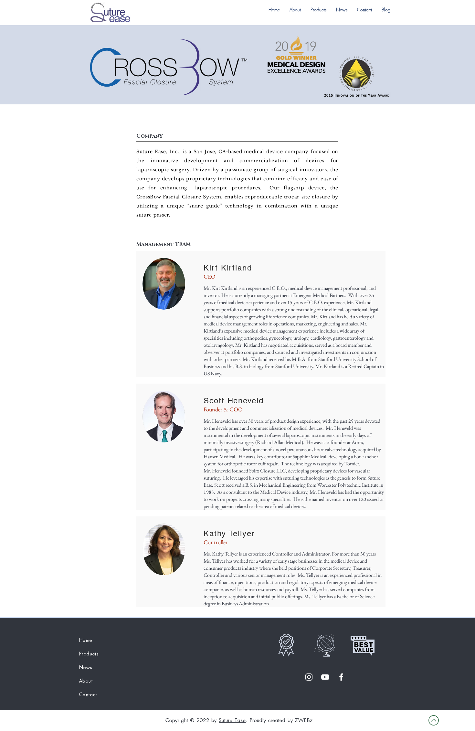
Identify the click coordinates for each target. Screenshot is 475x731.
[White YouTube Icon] (325, 677)
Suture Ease (232, 720)
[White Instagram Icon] (309, 677)
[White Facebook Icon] (341, 677)
